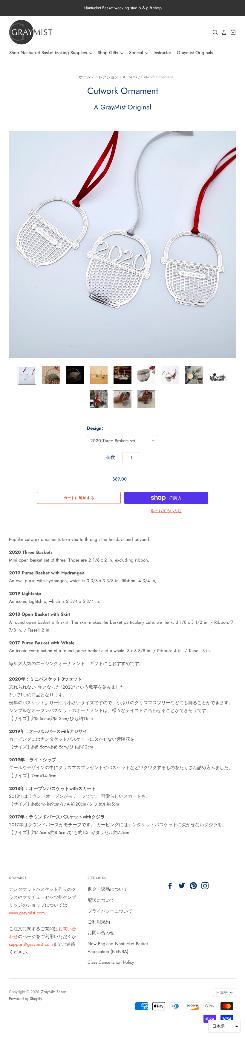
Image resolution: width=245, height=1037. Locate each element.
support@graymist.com (31, 944)
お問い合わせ (101, 932)
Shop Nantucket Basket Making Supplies (48, 52)
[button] (224, 1026)
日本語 (222, 992)
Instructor (162, 52)
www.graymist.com (27, 913)
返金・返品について (108, 889)
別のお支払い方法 (166, 511)
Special (136, 52)
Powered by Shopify (25, 998)
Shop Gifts (109, 52)
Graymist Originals (195, 52)
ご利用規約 (99, 922)
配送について (101, 900)
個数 (110, 457)
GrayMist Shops (53, 992)
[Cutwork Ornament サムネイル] (27, 375)
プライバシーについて (110, 911)
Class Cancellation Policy (111, 962)
